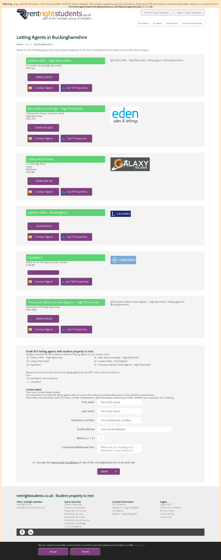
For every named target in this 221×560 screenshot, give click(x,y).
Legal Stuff (165, 504)
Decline (85, 551)
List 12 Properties (77, 88)
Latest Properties (73, 504)
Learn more (139, 545)
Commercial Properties (192, 23)
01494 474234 (44, 318)
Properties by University (77, 520)
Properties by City (73, 514)
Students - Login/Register (125, 507)
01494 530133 (44, 77)
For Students (143, 23)
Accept (53, 551)
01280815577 (44, 226)
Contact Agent (44, 88)
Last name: (88, 411)
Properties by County (75, 510)
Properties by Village (75, 523)
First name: (88, 402)
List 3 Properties (77, 237)
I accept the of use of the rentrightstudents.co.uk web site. (86, 462)
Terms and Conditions (64, 462)
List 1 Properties (77, 138)
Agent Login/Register (189, 12)
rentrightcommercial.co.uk (31, 507)
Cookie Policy (167, 514)
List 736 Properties (77, 281)
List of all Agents (72, 526)
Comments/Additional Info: (78, 447)
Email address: (86, 429)
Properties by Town (74, 517)
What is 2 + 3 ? (86, 438)
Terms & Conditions (170, 507)
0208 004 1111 (44, 181)
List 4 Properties (77, 191)
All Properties (172, 23)
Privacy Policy (167, 510)
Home (20, 44)
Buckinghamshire (43, 44)
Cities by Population (74, 507)
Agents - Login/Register (124, 514)
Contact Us (166, 517)
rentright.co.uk (24, 504)
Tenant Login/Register (156, 12)
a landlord (35, 382)
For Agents (157, 23)
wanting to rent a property (44, 378)
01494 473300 (44, 127)
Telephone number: (83, 420)
